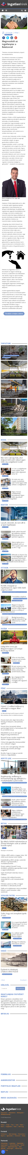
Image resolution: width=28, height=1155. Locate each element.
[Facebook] (25, 10)
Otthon (9, 33)
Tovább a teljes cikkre (14, 314)
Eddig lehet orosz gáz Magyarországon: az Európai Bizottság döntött (11, 648)
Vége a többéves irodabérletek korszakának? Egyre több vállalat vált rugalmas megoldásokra (12, 813)
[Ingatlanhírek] (14, 1)
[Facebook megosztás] (3, 37)
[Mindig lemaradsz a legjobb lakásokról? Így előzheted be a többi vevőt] (6, 617)
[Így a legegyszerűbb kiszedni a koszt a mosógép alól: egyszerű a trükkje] (6, 677)
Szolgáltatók (9, 1126)
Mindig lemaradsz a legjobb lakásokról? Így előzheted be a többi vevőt (19, 620)
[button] (3, 1151)
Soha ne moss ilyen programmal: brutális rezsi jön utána (19, 659)
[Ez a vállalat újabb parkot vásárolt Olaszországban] (6, 933)
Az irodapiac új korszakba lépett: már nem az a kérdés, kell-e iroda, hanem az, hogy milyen (14, 790)
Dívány (23, 1136)
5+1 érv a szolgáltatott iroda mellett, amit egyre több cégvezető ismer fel (19, 471)
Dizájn (7, 1125)
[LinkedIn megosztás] (11, 37)
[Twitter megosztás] (7, 37)
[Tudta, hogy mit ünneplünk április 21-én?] (14, 898)
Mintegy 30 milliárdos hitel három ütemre (19, 943)
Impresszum (4, 1112)
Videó (15, 1126)
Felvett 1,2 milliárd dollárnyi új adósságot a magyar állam (12, 707)
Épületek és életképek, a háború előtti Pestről (9, 970)
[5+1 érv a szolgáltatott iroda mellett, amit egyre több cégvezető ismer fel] (6, 469)
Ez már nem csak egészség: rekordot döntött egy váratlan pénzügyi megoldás (12, 748)
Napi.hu (3, 1136)
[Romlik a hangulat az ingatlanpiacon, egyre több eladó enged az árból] (14, 570)
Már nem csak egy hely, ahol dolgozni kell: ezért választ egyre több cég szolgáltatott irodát (13, 375)
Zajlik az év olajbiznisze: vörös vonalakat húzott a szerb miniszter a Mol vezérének (14, 890)
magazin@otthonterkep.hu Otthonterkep (14, 592)
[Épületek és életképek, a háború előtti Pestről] (14, 953)
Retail (2, 1126)
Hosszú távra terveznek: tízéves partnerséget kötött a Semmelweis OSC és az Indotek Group (14, 728)
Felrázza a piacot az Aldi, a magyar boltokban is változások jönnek (12, 885)
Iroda (17, 1125)
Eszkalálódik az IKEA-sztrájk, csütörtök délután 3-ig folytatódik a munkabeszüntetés (13, 861)
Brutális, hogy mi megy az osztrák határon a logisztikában (11, 754)
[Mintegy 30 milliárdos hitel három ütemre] (6, 942)
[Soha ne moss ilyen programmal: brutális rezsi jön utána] (6, 657)
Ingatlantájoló (7, 974)
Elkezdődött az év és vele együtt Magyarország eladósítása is (11, 734)
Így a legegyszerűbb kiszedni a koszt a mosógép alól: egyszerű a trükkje (19, 679)
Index (4, 711)
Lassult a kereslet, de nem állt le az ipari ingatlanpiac (13, 524)
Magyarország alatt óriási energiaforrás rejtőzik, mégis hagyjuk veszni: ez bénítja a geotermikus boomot (13, 608)
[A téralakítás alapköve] (6, 597)
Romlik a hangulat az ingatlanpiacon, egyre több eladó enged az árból (13, 588)
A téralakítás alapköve (19, 597)
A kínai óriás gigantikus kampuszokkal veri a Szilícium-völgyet (13, 743)
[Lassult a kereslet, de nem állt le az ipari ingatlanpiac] (14, 507)
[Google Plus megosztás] (15, 37)
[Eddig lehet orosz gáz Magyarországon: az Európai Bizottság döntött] (14, 631)
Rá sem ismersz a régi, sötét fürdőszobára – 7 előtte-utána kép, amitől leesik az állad (19, 669)
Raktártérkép (6, 917)
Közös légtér (10, 1148)
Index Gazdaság (12, 1134)
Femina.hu (17, 1136)
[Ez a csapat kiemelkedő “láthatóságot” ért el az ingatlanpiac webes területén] (6, 922)
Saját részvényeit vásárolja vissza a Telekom (12, 873)
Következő (23, 980)
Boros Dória (8, 34)
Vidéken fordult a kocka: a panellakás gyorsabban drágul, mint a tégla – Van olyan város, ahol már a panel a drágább (14, 432)
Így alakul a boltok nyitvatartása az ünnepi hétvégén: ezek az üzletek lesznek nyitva (14, 843)
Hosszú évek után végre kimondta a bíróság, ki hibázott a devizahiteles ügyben (12, 721)
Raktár (21, 1125)
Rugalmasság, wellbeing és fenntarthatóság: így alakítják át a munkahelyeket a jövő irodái (13, 778)
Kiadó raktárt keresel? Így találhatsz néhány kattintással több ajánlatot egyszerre (19, 534)
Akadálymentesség (5, 1114)
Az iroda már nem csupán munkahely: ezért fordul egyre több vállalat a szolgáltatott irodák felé (14, 482)
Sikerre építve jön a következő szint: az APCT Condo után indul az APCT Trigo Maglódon (14, 545)
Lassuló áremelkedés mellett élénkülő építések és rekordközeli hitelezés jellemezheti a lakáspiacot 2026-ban (14, 413)
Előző (3, 980)
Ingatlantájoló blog (12, 1146)
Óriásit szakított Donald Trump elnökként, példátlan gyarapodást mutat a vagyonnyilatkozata (14, 868)
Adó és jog (21, 1126)
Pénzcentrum (21, 1134)
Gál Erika (5, 464)
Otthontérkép (4, 1143)
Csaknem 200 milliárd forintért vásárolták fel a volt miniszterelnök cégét (12, 879)
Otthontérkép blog (14, 1145)
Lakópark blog (4, 1150)
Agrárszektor (10, 1136)
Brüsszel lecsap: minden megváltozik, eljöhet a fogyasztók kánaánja (13, 738)
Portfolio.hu (4, 1134)
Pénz (16, 33)
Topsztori (6, 343)
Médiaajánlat (20, 1112)
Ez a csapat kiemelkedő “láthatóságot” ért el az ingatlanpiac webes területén (19, 924)
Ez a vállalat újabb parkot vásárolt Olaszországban (18, 934)
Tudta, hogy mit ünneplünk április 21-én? (14, 914)
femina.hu (5, 652)
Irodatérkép (12, 1143)
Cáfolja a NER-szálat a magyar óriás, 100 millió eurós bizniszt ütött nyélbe (14, 856)
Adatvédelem (12, 1112)
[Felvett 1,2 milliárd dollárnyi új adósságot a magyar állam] (14, 691)
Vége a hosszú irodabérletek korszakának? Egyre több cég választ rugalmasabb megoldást (12, 495)
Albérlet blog (18, 1148)
